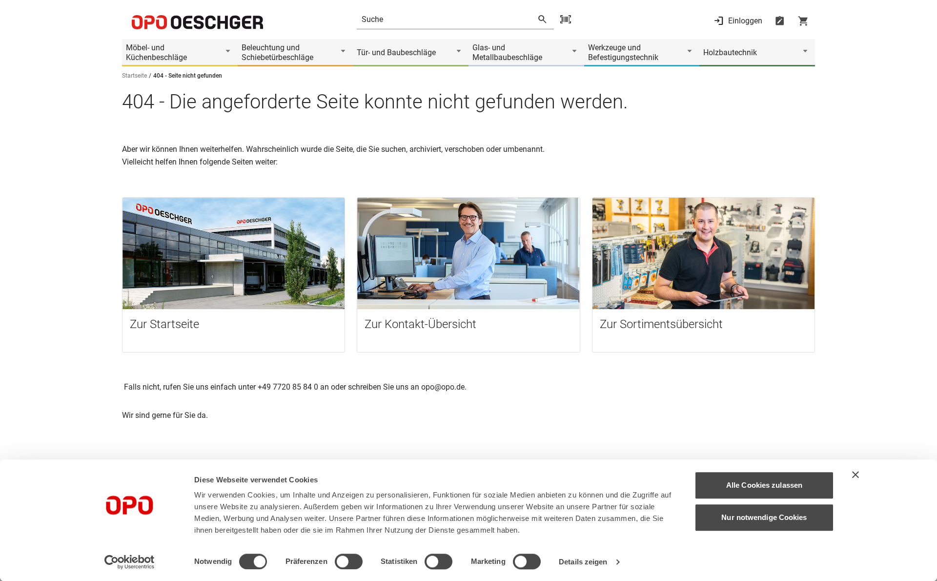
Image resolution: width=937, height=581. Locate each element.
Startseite (134, 75)
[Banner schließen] (855, 474)
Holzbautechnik (730, 52)
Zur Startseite (164, 324)
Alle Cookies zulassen (764, 485)
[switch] (349, 561)
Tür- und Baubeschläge (396, 52)
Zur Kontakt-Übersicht (420, 324)
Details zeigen (583, 562)
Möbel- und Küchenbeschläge (156, 52)
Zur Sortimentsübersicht (661, 324)
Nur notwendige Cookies (764, 517)
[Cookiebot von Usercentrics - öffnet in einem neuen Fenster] (129, 562)
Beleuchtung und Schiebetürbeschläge (277, 52)
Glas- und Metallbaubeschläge (507, 52)
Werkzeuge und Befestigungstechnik (623, 52)
